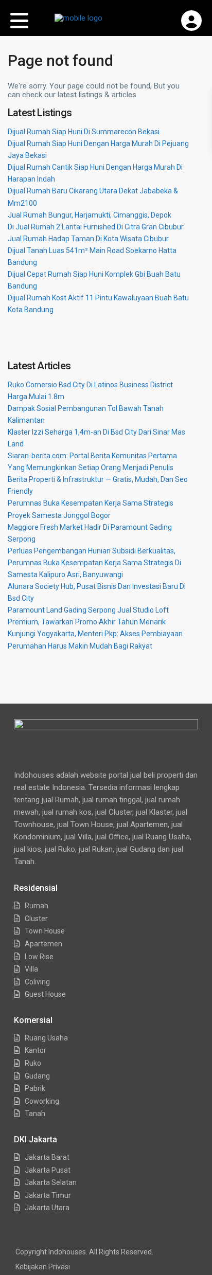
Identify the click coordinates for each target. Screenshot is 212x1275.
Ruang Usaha (46, 1038)
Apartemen (43, 944)
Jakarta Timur (48, 1195)
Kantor (35, 1050)
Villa (31, 969)
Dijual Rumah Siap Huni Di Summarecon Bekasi (84, 132)
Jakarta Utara (47, 1208)
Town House (45, 931)
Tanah (35, 1113)
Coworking (42, 1101)
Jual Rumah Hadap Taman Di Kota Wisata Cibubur (88, 239)
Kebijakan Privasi (42, 1267)
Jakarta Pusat (47, 1170)
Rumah (36, 906)
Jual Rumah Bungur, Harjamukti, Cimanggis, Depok (89, 215)
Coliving (37, 982)
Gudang (37, 1076)
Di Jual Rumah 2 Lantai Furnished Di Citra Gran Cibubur (96, 227)
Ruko (33, 1063)
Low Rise (39, 957)
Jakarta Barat (47, 1157)
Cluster (36, 918)
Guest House (45, 994)
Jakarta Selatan (51, 1182)
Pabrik (35, 1088)
